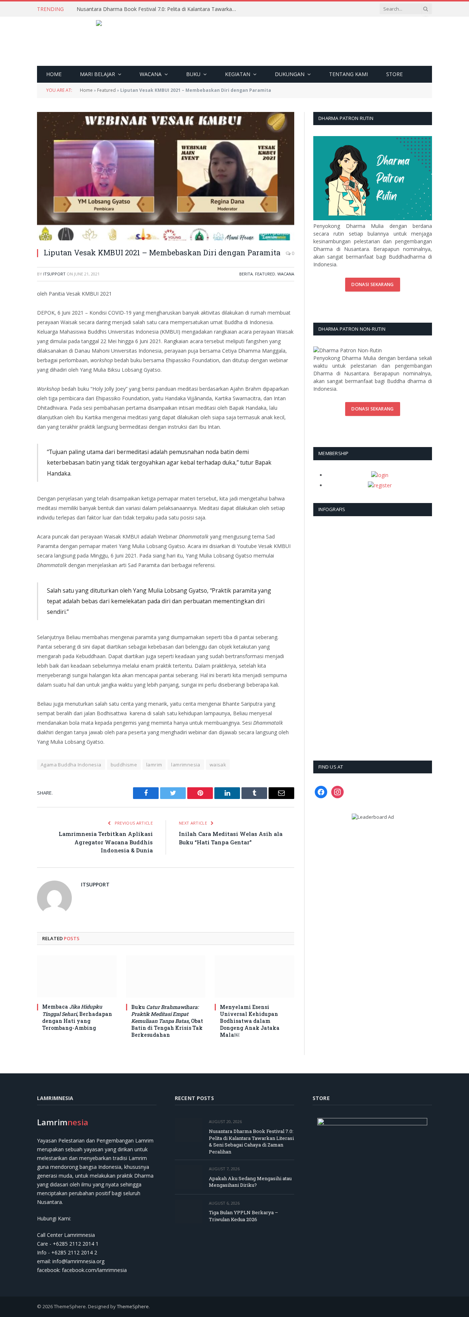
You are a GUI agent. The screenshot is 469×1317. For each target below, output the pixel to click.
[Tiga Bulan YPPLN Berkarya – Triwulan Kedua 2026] (188, 1211)
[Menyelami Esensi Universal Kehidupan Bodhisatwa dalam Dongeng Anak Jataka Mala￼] (254, 976)
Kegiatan (237, 74)
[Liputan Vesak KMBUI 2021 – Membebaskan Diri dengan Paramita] (165, 176)
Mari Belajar (97, 74)
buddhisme (124, 764)
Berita (246, 274)
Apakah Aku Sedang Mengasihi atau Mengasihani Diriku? (250, 1182)
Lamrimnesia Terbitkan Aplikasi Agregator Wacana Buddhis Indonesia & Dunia (106, 842)
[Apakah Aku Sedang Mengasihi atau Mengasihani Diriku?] (188, 1177)
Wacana (151, 74)
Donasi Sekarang (372, 284)
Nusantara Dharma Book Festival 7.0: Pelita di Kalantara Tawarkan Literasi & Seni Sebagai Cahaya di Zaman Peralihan (159, 9)
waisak (218, 764)
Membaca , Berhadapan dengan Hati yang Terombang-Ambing (77, 1017)
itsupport (54, 274)
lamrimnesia (185, 764)
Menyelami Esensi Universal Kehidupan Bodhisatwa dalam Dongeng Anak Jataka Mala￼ (250, 1020)
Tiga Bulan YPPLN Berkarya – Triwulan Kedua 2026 (243, 1216)
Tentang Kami (348, 74)
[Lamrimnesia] (234, 41)
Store (394, 74)
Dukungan (289, 74)
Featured (106, 90)
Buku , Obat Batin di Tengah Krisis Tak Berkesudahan (167, 1020)
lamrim (154, 764)
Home (54, 74)
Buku (193, 74)
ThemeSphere (133, 1306)
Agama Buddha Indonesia (71, 764)
